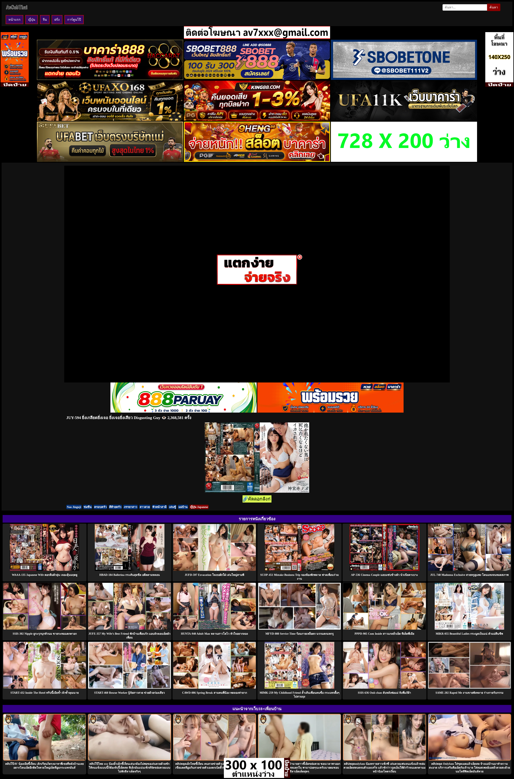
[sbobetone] (404, 79)
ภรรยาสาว (130, 507)
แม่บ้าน (183, 507)
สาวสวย (145, 507)
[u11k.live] (404, 119)
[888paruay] (257, 283)
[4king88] (257, 119)
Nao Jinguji (74, 507)
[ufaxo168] (110, 119)
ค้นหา (494, 7)
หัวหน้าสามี (159, 507)
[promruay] (330, 411)
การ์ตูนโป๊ (74, 19)
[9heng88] (257, 160)
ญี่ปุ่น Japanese (199, 507)
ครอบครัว (100, 507)
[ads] (254, 777)
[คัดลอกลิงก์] (257, 499)
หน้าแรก (14, 19)
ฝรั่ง (57, 19)
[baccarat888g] (110, 79)
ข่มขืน (88, 507)
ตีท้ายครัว (115, 507)
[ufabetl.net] (110, 160)
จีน (45, 19)
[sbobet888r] (257, 79)
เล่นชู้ (172, 507)
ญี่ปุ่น (31, 19)
